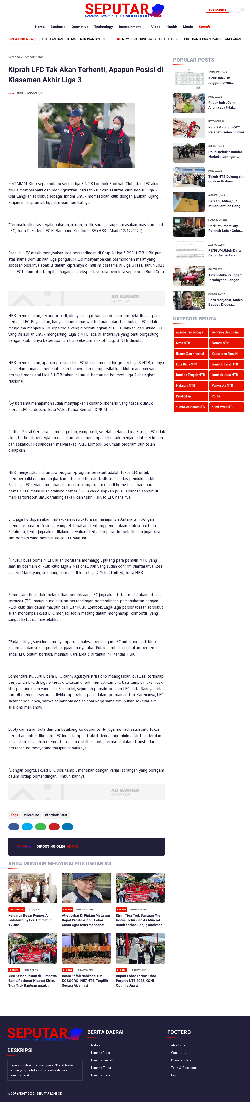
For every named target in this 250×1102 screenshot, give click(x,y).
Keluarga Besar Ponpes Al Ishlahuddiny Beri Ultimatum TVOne (30, 920)
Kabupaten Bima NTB (227, 354)
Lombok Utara (100, 1075)
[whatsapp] (19, 9)
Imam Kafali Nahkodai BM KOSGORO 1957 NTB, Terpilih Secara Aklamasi (85, 980)
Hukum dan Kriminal (190, 354)
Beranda (14, 57)
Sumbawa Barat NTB (190, 407)
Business (58, 27)
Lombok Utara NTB (225, 375)
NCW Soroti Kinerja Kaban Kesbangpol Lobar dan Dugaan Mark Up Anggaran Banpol (172, 39)
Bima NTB (183, 343)
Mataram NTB (185, 385)
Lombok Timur (101, 1068)
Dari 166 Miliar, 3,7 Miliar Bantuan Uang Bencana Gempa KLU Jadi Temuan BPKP (224, 204)
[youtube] (35, 9)
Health (171, 27)
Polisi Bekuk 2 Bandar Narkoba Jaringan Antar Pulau (225, 154)
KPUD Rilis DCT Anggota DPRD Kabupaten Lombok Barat (223, 80)
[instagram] (30, 9)
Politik (216, 396)
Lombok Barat (33, 57)
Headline (32, 815)
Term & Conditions (184, 1068)
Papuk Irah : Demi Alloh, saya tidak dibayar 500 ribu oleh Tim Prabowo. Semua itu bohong (225, 105)
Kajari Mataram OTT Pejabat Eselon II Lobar (226, 129)
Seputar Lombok (49, 1094)
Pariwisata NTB (222, 385)
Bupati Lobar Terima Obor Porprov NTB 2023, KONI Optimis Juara (136, 980)
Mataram (97, 1045)
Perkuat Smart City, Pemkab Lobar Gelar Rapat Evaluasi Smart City (225, 228)
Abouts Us (178, 1045)
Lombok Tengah (102, 1060)
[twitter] (13, 9)
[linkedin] (67, 826)
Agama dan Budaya (189, 332)
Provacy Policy (181, 1060)
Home (40, 27)
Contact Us (178, 1053)
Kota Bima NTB (186, 364)
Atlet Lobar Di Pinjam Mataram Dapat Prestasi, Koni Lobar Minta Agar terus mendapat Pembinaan (86, 920)
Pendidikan (183, 396)
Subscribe (217, 9)
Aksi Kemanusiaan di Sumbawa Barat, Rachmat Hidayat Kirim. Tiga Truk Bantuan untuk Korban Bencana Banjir (32, 981)
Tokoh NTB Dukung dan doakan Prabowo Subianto (226, 179)
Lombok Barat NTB (225, 364)
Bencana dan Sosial (226, 332)
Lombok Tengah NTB (190, 375)
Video (155, 27)
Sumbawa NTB (222, 407)
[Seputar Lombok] (125, 16)
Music (188, 27)
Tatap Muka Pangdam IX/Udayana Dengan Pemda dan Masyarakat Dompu (225, 277)
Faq (173, 1075)
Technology (103, 27)
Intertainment (130, 27)
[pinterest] (24, 9)
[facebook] (7, 9)
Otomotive (80, 27)
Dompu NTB (220, 343)
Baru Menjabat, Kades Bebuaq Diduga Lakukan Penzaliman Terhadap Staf (225, 302)
